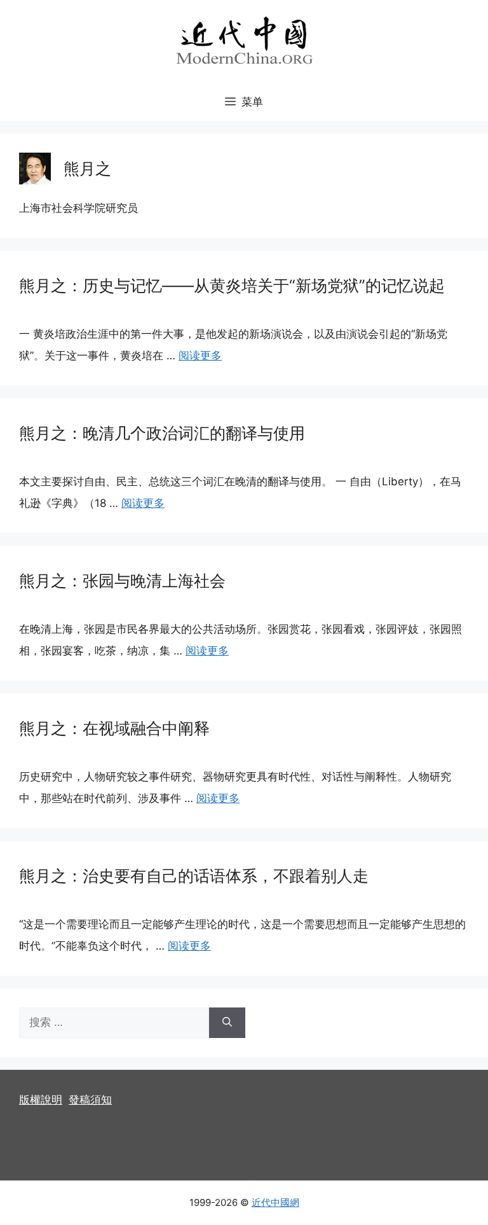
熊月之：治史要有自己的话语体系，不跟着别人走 (194, 875)
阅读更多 (200, 355)
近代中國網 (275, 1202)
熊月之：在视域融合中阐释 (114, 728)
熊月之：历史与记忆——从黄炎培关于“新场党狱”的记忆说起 (232, 285)
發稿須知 (90, 1099)
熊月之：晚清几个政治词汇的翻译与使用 (162, 433)
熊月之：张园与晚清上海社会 (122, 580)
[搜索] (227, 1022)
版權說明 (40, 1099)
